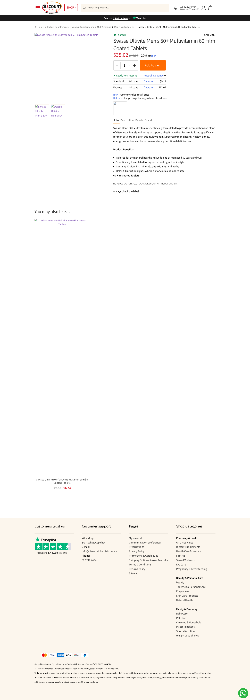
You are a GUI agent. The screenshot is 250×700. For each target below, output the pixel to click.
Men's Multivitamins (124, 27)
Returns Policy (137, 569)
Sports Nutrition (185, 631)
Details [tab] (139, 120)
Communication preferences (145, 543)
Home (41, 27)
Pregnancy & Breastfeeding (191, 569)
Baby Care (182, 614)
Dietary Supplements (58, 27)
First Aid (181, 556)
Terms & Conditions (140, 564)
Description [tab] (127, 120)
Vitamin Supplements (83, 27)
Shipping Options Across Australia (148, 560)
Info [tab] (116, 120)
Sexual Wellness (185, 560)
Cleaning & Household (189, 622)
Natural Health (184, 600)
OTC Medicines (184, 543)
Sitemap (133, 573)
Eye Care (181, 564)
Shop (70, 7)
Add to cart (153, 65)
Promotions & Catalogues (143, 556)
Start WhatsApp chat (93, 543)
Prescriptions (136, 547)
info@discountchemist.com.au (99, 551)
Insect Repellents (186, 627)
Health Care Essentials (188, 551)
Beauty (180, 582)
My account (135, 538)
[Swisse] (120, 108)
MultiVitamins (104, 27)
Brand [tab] (148, 120)
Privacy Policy (136, 551)
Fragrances (182, 591)
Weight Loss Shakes (187, 635)
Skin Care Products (187, 596)
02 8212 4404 (89, 560)
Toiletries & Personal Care (191, 587)
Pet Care (181, 618)
